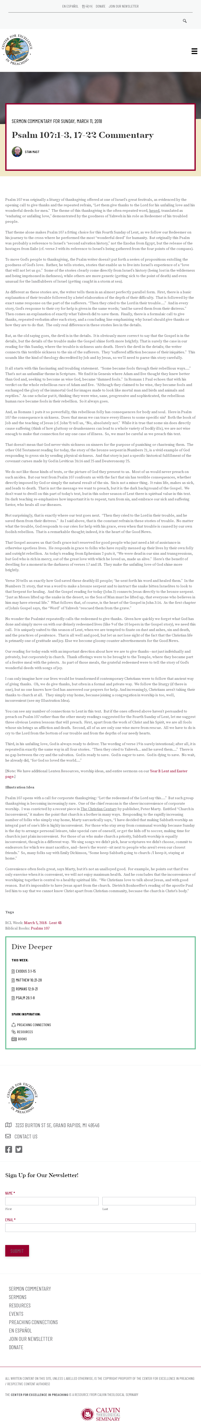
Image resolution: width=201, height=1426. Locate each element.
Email (10, 1219)
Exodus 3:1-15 (26, 970)
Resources (25, 1032)
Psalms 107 (40, 928)
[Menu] (194, 51)
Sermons (17, 1297)
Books (22, 1039)
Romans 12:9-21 (27, 988)
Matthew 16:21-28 (29, 979)
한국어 (87, 6)
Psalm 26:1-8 (25, 997)
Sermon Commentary (30, 1288)
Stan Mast (32, 151)
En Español (70, 6)
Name (10, 1192)
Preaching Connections (34, 1024)
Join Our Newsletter (124, 6)
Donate (100, 6)
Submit (17, 1251)
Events (16, 1313)
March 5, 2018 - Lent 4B (43, 923)
